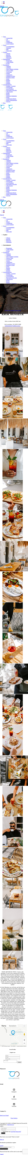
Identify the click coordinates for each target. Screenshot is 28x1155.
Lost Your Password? (16, 1131)
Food (19, 310)
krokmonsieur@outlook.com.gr (12, 325)
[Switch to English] (4, 3)
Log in (1, 1145)
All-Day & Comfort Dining (11, 310)
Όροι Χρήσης (14, 1118)
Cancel (1, 1154)
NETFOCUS (10, 1124)
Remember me (6, 1131)
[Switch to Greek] (4, 2)
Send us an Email (4, 1115)
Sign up (2, 1139)
